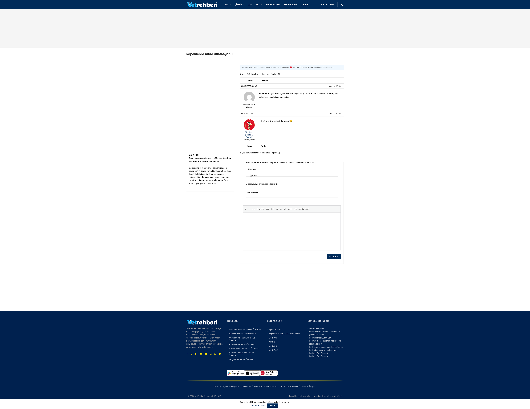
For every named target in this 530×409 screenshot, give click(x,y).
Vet (258, 4)
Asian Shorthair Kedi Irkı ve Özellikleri (245, 329)
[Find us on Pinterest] (201, 354)
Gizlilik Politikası (258, 405)
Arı (250, 4)
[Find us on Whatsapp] (215, 354)
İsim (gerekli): (252, 175)
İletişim (312, 386)
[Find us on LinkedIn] (196, 354)
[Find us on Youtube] (206, 354)
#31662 (339, 86)
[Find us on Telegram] (220, 354)
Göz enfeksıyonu (316, 328)
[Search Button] (342, 4)
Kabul (273, 405)
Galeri (304, 4)
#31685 (339, 113)
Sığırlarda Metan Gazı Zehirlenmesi (284, 333)
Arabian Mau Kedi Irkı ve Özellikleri (244, 348)
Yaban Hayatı (273, 4)
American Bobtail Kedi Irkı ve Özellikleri (241, 354)
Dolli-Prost (273, 349)
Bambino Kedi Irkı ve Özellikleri (242, 333)
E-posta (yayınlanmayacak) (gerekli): (262, 184)
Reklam (295, 386)
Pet (227, 4)
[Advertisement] (265, 28)
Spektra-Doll (274, 329)
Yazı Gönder (284, 386)
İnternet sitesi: (252, 192)
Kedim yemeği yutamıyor (320, 337)
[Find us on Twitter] (191, 354)
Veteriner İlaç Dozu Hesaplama (226, 386)
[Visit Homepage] (202, 4)
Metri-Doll (273, 341)
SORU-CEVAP (290, 4)
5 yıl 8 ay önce (283, 67)
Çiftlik (238, 4)
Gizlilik (303, 386)
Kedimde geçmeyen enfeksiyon (322, 350)
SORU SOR (329, 4)
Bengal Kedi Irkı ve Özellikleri (241, 359)
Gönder (333, 256)
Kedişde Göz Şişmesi (318, 353)
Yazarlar (257, 386)
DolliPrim (273, 337)
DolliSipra (273, 345)
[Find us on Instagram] (211, 354)
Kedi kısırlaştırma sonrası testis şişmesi (326, 347)
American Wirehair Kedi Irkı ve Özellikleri (242, 339)
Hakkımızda (246, 386)
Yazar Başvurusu (270, 386)
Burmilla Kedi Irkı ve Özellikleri (242, 344)
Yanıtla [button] (331, 86)
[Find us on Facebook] (187, 354)
